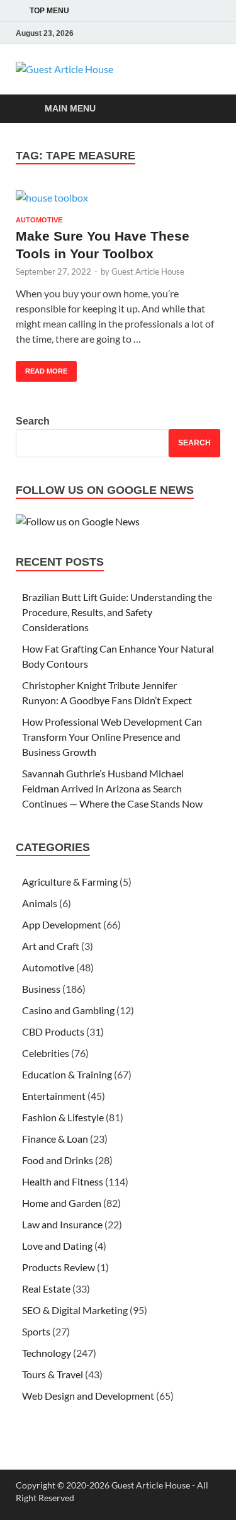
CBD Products (53, 1031)
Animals (39, 903)
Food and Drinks (57, 1160)
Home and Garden (61, 1203)
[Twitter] (177, 33)
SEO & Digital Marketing (75, 1310)
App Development (61, 924)
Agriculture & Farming (70, 882)
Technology (46, 1353)
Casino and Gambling (68, 1010)
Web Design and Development (88, 1396)
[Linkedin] (212, 33)
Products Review (58, 1267)
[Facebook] (159, 33)
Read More (41, 368)
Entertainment (54, 1096)
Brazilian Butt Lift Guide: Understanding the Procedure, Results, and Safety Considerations (117, 612)
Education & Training (67, 1074)
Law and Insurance (62, 1224)
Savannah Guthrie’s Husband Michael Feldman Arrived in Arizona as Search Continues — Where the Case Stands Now (113, 788)
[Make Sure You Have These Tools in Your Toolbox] (118, 197)
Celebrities (45, 1053)
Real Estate (46, 1288)
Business (41, 989)
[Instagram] (195, 33)
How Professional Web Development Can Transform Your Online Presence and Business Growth (112, 737)
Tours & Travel (52, 1374)
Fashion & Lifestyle (63, 1117)
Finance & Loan (55, 1139)
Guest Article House (147, 271)
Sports (36, 1331)
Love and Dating (57, 1246)
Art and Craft (50, 946)
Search (33, 421)
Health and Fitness (62, 1181)
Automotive (39, 220)
